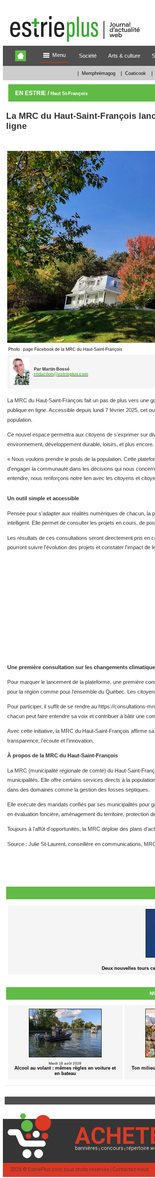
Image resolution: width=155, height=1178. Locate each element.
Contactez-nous (130, 1169)
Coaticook (135, 73)
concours (112, 1148)
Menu (59, 55)
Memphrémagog (98, 73)
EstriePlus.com (45, 1169)
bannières (86, 1148)
